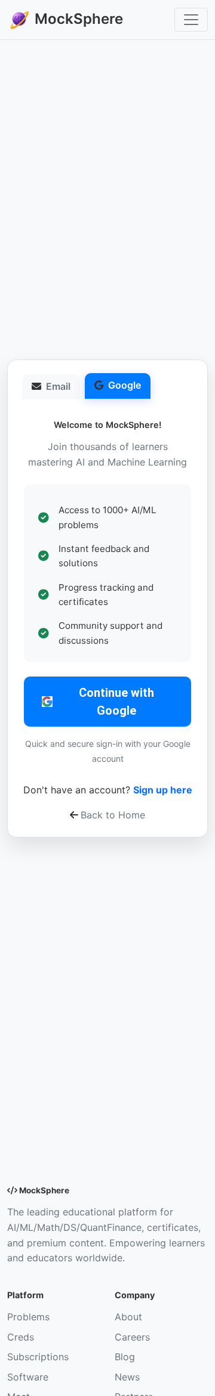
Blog (125, 1357)
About (128, 1317)
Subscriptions (38, 1357)
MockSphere (77, 18)
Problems (28, 1317)
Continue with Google (116, 701)
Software (27, 1377)
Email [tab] (58, 386)
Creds (20, 1337)
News (127, 1377)
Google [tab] (124, 385)
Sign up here (162, 790)
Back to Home (113, 815)
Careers (132, 1337)
